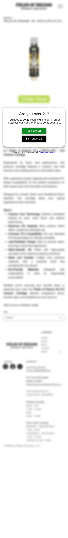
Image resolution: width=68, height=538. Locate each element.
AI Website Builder (47, 152)
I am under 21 (34, 138)
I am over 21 (34, 130)
